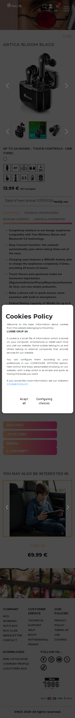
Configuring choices (44, 401)
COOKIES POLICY (17, 384)
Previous (8, 85)
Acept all (24, 401)
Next (67, 85)
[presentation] (7, 506)
